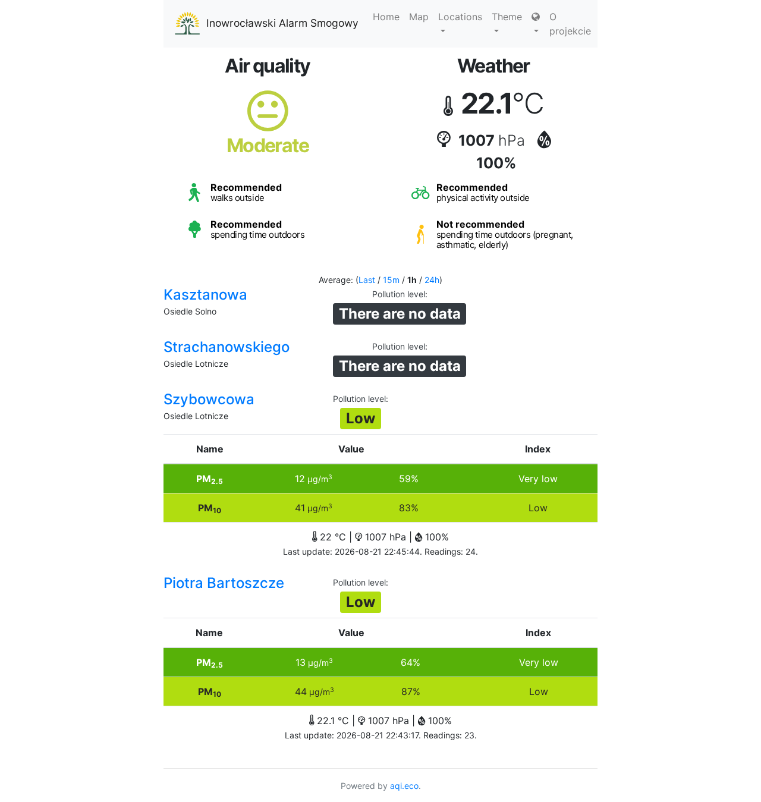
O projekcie (570, 24)
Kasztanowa (205, 294)
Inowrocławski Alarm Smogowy (282, 23)
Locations (460, 17)
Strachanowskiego (226, 347)
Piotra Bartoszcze (223, 583)
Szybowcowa (208, 399)
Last (367, 280)
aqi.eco (404, 786)
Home (386, 17)
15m (391, 280)
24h (431, 280)
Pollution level (398, 294)
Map (419, 17)
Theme (507, 17)
